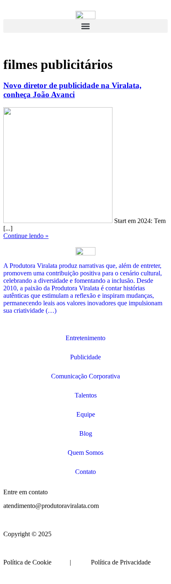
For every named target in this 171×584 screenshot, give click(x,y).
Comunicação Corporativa (85, 376)
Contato (85, 471)
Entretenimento (85, 337)
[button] (85, 26)
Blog (85, 433)
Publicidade (85, 357)
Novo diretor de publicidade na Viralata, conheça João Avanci (72, 90)
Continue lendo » (26, 235)
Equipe (85, 414)
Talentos (86, 395)
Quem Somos (85, 452)
